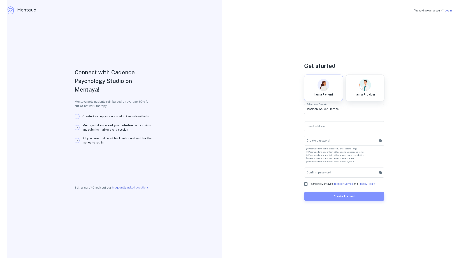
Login (448, 10)
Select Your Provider (317, 104)
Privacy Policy (366, 183)
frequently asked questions (130, 187)
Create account (344, 196)
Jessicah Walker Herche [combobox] (323, 109)
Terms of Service (343, 183)
